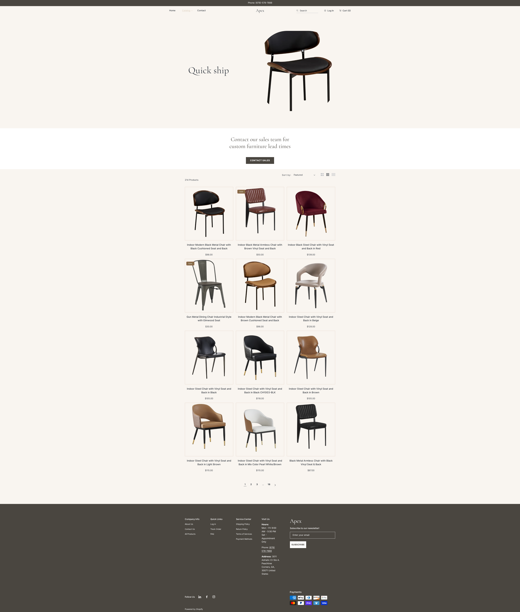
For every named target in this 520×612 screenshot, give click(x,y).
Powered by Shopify (194, 609)
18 (269, 484)
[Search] (298, 10)
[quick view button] (190, 236)
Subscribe (298, 544)
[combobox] (307, 10)
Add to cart (214, 236)
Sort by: (286, 175)
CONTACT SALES (260, 160)
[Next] (275, 484)
